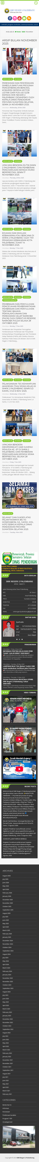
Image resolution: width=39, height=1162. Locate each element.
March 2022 (6, 1050)
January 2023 (7, 1016)
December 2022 (8, 1019)
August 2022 (7, 1033)
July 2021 (5, 1077)
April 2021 (6, 1087)
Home (18, 32)
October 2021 (7, 1067)
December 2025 (8, 900)
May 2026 (6, 886)
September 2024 (8, 951)
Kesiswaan (18, 161)
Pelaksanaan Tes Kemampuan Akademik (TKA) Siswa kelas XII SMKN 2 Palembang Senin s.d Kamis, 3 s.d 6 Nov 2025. (19, 387)
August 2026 (7, 876)
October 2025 (7, 906)
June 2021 (6, 1080)
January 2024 (7, 975)
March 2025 (6, 930)
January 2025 (7, 937)
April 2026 (6, 889)
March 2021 (6, 1091)
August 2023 (7, 992)
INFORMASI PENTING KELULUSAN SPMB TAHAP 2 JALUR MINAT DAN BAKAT (18, 652)
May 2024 (6, 961)
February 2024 (7, 971)
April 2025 (6, 927)
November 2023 (8, 981)
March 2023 (6, 1009)
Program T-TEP (7, 1119)
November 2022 (8, 1022)
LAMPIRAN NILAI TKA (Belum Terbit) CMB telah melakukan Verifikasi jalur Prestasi (19, 667)
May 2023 (6, 1002)
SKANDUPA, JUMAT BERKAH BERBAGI (15, 839)
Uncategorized (7, 1122)
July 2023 (5, 995)
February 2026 (7, 893)
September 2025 (8, 910)
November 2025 (8, 903)
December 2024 (8, 941)
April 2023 (6, 1005)
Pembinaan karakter (9, 300)
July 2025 (5, 917)
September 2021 (8, 1070)
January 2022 (7, 1057)
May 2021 (6, 1084)
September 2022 (8, 1029)
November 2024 (8, 944)
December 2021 (8, 1060)
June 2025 (6, 920)
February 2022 (7, 1053)
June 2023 (6, 999)
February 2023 (7, 1012)
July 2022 (5, 1036)
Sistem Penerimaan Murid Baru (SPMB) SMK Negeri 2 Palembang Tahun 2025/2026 (18, 681)
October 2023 (7, 985)
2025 (23, 32)
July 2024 (5, 958)
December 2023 (8, 978)
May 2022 (6, 1043)
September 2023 (8, 988)
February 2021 (7, 1094)
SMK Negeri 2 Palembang (25, 1158)
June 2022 (6, 1039)
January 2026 (7, 896)
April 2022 (6, 1046)
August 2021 (7, 1074)
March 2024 (6, 968)
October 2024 (7, 947)
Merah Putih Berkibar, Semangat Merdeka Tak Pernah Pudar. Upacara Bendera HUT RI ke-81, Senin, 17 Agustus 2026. (18, 823)
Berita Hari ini (7, 79)
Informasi (18, 79)
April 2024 (6, 964)
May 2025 (6, 923)
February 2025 (7, 934)
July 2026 (5, 879)
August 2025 (7, 913)
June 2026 (6, 883)
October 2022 (7, 1026)
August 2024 (7, 954)
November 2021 (8, 1063)
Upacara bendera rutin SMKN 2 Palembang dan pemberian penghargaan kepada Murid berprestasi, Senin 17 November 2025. (19, 170)
